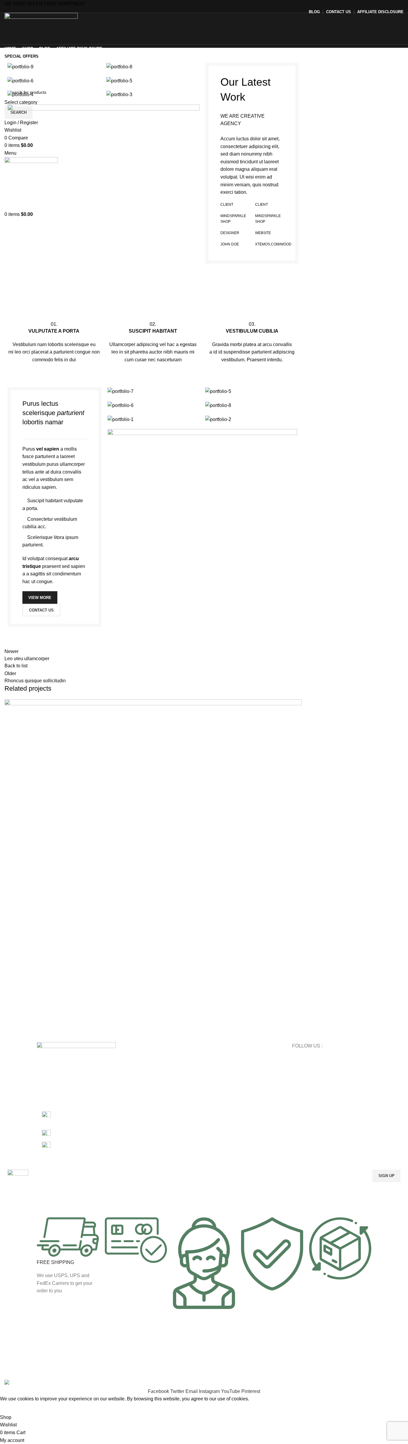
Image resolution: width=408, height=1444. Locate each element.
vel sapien (47, 448)
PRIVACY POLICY (224, 1077)
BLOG (213, 1067)
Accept (11, 1408)
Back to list (15, 665)
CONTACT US (220, 1108)
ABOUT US (217, 1098)
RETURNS (217, 1088)
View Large (297, 703)
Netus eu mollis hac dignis (55, 1017)
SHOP (213, 1057)
